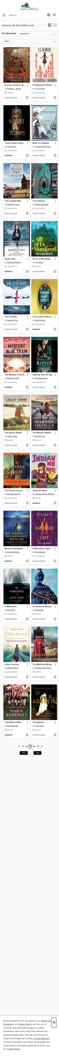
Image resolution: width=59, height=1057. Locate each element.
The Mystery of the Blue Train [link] (15, 375)
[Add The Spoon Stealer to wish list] (27, 445)
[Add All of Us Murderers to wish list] (55, 272)
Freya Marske (40, 552)
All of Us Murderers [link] (41, 259)
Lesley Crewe (12, 436)
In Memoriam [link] (11, 606)
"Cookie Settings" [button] (41, 1038)
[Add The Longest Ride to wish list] (27, 214)
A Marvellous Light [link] (41, 548)
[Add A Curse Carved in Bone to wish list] (27, 98)
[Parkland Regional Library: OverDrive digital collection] (29, 5)
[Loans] (48, 15)
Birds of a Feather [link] (41, 143)
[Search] (4, 15)
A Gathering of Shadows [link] (43, 85)
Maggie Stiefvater (41, 204)
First (24, 753)
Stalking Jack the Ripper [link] (43, 375)
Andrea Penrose (13, 552)
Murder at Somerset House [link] (15, 548)
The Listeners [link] (39, 201)
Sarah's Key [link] (10, 259)
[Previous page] (19, 746)
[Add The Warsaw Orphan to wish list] (55, 445)
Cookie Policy (13, 1049)
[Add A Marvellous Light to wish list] (55, 561)
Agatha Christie (13, 378)
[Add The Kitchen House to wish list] (27, 503)
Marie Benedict (13, 726)
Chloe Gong (11, 147)
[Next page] (41, 746)
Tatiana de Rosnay (14, 262)
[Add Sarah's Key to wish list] (27, 272)
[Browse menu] (54, 15)
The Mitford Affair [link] (13, 722)
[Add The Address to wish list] (55, 735)
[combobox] (23, 15)
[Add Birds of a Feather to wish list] (55, 156)
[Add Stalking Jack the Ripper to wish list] (55, 387)
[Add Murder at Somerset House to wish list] (27, 561)
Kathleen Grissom (14, 494)
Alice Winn (11, 610)
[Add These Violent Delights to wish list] (27, 156)
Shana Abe (39, 610)
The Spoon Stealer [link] (13, 433)
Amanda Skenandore (43, 668)
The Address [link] (38, 722)
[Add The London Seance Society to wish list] (55, 329)
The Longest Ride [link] (13, 201)
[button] (49, 26)
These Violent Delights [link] (15, 143)
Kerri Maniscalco (41, 378)
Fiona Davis (39, 726)
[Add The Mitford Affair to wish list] (27, 735)
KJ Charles (39, 262)
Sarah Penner (40, 320)
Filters (7, 41)
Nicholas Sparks (13, 204)
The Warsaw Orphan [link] (42, 433)
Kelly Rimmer (40, 436)
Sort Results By (9, 33)
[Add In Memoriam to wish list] (27, 619)
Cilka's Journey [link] (12, 664)
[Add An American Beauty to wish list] (55, 619)
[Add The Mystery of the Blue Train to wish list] (27, 387)
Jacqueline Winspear (43, 147)
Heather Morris (12, 668)
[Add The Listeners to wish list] (55, 214)
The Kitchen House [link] (13, 490)
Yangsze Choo (12, 320)
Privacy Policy (25, 1024)
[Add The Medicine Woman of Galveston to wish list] (55, 677)
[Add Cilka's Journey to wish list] (27, 677)
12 (34, 746)
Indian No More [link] (40, 490)
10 (26, 746)
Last (37, 753)
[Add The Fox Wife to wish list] (27, 329)
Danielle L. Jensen (14, 89)
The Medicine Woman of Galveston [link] (43, 664)
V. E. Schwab (40, 89)
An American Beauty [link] (42, 606)
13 (38, 746)
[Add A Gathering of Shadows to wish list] (55, 98)
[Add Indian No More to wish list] (55, 503)
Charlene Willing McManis (45, 494)
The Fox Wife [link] (11, 317)
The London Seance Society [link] (43, 317)
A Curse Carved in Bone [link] (15, 85)
